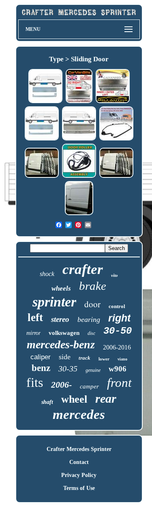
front (119, 382)
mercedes (79, 414)
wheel (74, 399)
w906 (117, 369)
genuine (93, 370)
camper (89, 386)
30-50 (117, 331)
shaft (47, 402)
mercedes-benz (61, 344)
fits (34, 382)
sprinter (54, 301)
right (119, 318)
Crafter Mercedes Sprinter (79, 449)
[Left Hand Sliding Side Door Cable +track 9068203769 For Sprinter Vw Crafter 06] (116, 139)
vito (114, 275)
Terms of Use (79, 488)
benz (41, 368)
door (92, 304)
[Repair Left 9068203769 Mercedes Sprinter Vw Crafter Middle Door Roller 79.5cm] (79, 177)
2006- (61, 385)
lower (103, 358)
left (35, 317)
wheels (61, 288)
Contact (79, 462)
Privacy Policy (78, 475)
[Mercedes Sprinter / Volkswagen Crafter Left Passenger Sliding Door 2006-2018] (42, 177)
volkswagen (64, 333)
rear (105, 398)
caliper (40, 357)
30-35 (67, 368)
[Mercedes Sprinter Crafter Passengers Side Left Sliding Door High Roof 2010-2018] (79, 214)
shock (47, 273)
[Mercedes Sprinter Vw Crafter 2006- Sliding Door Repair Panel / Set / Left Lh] (45, 102)
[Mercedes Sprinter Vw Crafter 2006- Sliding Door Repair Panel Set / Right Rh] (79, 139)
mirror (33, 333)
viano (122, 359)
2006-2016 (117, 347)
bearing (88, 319)
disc (91, 333)
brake (92, 285)
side (65, 357)
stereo (60, 319)
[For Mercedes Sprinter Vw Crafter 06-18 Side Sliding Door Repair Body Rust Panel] (79, 102)
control (117, 306)
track (84, 358)
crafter (82, 269)
